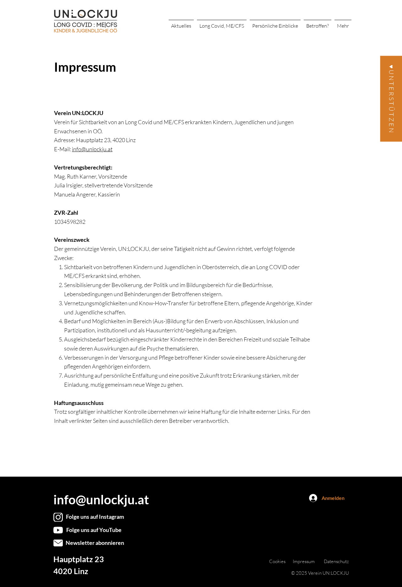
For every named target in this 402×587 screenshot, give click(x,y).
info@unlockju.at (92, 149)
